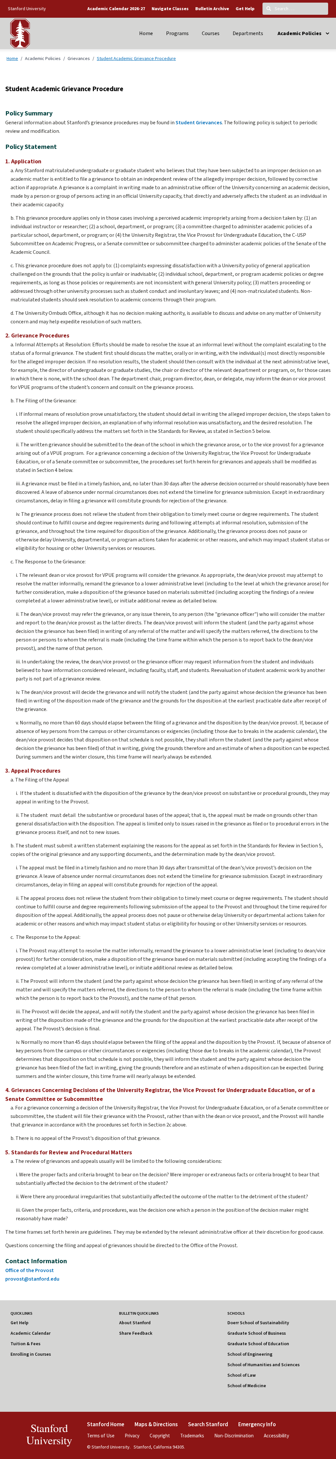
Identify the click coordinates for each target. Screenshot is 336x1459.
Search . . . (284, 8)
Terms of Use (101, 1435)
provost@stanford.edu (32, 1279)
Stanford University (27, 8)
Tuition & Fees (25, 1344)
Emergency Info (257, 1424)
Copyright (160, 1435)
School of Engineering (249, 1354)
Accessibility (276, 1435)
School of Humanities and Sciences (263, 1365)
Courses (211, 33)
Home (146, 33)
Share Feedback (135, 1333)
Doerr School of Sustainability (258, 1323)
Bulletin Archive (212, 9)
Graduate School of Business (256, 1333)
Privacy (132, 1435)
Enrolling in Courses (30, 1354)
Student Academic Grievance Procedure (136, 58)
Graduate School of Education (258, 1344)
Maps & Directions (156, 1424)
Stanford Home (105, 1424)
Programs (177, 33)
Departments (248, 33)
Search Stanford (208, 1424)
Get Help (245, 9)
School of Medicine (246, 1386)
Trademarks (192, 1435)
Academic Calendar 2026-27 (116, 9)
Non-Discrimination (234, 1435)
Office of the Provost (29, 1270)
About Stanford (135, 1323)
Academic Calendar (30, 1333)
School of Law (241, 1375)
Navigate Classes (170, 9)
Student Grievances (198, 122)
